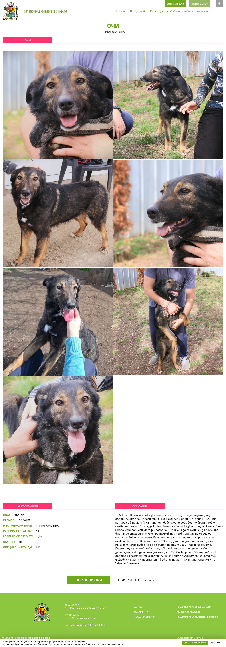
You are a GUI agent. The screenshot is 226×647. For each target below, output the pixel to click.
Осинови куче (175, 3)
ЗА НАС (138, 606)
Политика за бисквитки (85, 644)
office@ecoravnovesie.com (80, 617)
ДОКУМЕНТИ (141, 611)
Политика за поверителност (193, 606)
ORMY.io (198, 637)
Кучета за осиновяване (165, 11)
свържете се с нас (136, 579)
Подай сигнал (199, 3)
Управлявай (215, 642)
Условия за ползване (188, 611)
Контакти (203, 11)
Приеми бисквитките (195, 642)
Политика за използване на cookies (197, 616)
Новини (188, 11)
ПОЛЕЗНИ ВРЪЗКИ (144, 616)
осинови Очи (88, 579)
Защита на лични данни (111, 644)
